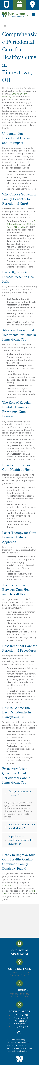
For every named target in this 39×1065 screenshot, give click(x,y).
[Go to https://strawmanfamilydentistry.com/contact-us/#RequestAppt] (19, 4)
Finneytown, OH (22, 1018)
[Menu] (5, 26)
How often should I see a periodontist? (21, 826)
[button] (19, 793)
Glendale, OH (21, 1021)
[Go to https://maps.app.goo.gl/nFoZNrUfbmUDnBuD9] (19, 968)
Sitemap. (18, 1048)
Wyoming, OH (22, 1026)
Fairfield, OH (22, 1015)
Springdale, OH (21, 1024)
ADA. (24, 1048)
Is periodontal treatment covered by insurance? (20, 840)
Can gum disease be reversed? (19, 793)
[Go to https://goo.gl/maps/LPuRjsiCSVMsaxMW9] (32, 4)
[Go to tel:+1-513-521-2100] (6, 4)
